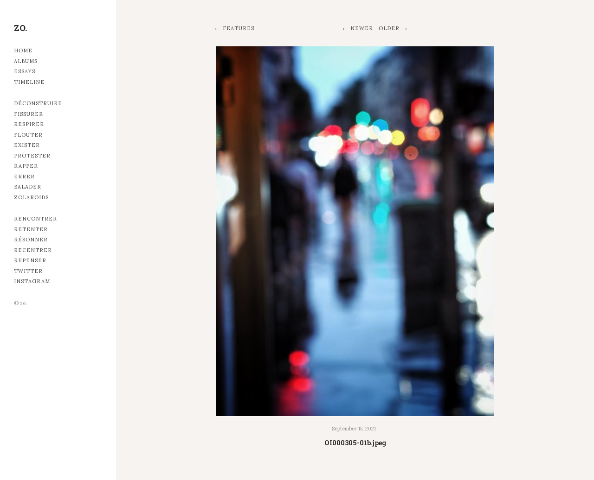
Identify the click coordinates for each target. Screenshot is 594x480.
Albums (26, 61)
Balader (27, 186)
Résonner (31, 239)
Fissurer (28, 114)
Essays (24, 71)
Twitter (28, 271)
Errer (24, 176)
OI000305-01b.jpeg (355, 442)
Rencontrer (35, 218)
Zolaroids (31, 197)
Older (389, 28)
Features (238, 28)
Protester (32, 155)
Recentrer (33, 250)
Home (23, 50)
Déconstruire (38, 103)
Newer (361, 28)
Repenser (30, 260)
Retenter (31, 229)
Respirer (29, 124)
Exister (27, 145)
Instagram (32, 281)
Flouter (28, 135)
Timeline (29, 82)
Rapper (26, 166)
